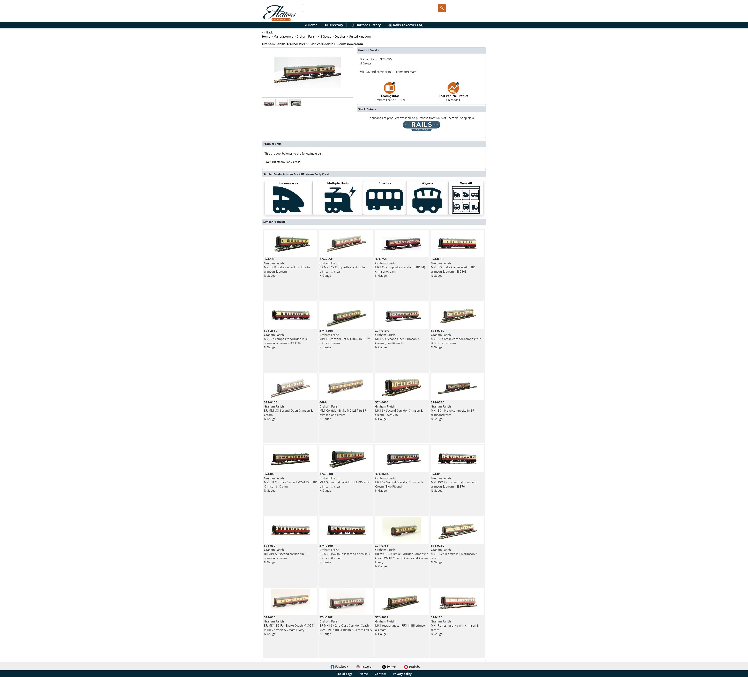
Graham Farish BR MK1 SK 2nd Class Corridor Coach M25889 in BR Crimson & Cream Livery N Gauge (345, 625)
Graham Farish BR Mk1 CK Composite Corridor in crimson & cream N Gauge (342, 267)
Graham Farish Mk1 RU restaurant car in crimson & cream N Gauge (455, 625)
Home (310, 25)
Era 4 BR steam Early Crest (282, 162)
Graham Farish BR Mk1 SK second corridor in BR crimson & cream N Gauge (286, 554)
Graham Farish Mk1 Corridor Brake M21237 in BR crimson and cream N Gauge (342, 410)
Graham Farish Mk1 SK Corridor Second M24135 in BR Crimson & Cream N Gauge (290, 482)
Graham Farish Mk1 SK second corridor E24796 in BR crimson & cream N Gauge (344, 482)
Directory (334, 25)
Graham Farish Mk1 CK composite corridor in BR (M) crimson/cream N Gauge (400, 267)
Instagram (367, 666)
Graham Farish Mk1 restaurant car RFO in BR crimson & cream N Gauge (401, 625)
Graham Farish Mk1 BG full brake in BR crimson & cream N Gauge (454, 554)
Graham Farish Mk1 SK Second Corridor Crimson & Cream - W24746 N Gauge (399, 410)
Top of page (344, 674)
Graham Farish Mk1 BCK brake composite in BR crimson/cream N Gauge (452, 410)
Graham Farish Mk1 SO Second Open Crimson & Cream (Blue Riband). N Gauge (397, 339)
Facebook (341, 666)
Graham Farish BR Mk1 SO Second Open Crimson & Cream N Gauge (288, 410)
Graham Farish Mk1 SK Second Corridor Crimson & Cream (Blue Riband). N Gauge (399, 482)
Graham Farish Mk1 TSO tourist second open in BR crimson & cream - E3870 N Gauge (454, 482)
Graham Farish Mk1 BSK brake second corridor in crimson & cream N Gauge (287, 267)
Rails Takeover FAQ (407, 25)
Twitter (391, 666)
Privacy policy (402, 674)
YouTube (414, 666)
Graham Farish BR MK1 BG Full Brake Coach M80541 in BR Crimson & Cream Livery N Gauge (289, 625)
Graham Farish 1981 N (389, 98)
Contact (380, 674)
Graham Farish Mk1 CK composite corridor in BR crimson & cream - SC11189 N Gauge (286, 339)
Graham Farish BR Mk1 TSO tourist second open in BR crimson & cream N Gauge (345, 554)
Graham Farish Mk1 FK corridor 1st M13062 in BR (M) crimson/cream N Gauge (345, 339)
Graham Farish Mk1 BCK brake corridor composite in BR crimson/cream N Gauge (456, 339)
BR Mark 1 (453, 98)
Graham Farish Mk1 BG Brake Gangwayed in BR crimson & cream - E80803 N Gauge (453, 267)
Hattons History (368, 25)
